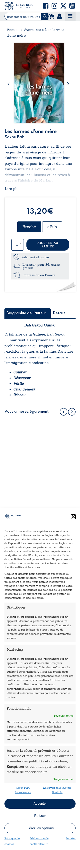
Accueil (13, 29)
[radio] (29, 226)
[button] (73, 516)
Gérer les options (40, 828)
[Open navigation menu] (70, 16)
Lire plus (12, 188)
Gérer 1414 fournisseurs (23, 790)
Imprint (71, 838)
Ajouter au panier (47, 244)
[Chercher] (44, 16)
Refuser (40, 816)
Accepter (40, 803)
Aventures (32, 29)
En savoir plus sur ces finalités (57, 790)
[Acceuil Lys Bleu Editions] (18, 6)
